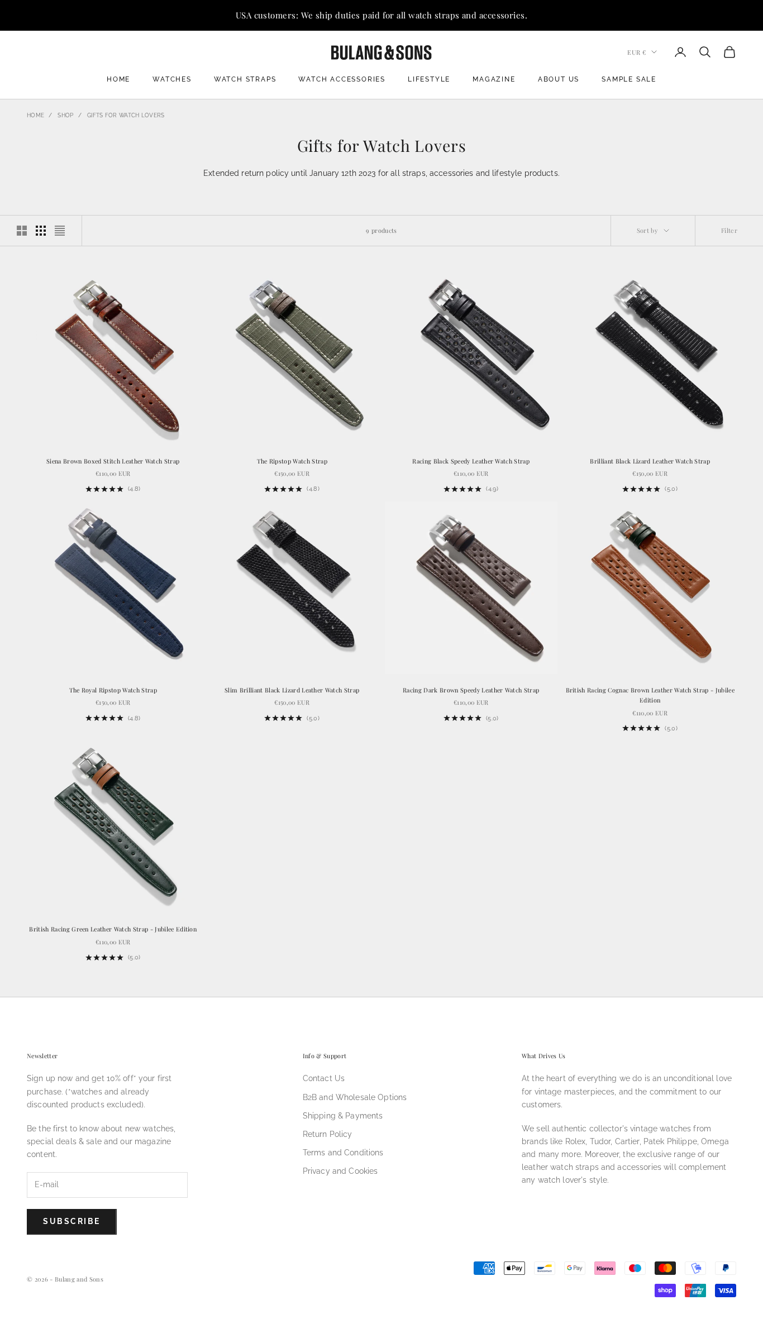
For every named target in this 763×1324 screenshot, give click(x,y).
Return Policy (327, 1134)
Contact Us (324, 1078)
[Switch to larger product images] (22, 231)
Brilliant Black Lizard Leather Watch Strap (650, 461)
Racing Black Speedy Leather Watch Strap (471, 461)
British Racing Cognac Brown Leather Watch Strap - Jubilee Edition (650, 695)
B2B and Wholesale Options (355, 1097)
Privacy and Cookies (340, 1171)
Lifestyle (429, 79)
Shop (65, 115)
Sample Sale (629, 79)
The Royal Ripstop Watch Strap (113, 690)
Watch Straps (245, 79)
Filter (729, 230)
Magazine (494, 79)
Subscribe (72, 1221)
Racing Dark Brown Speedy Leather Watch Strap (471, 690)
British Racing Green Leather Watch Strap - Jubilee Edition (113, 929)
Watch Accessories (341, 79)
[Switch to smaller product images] (41, 231)
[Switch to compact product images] (60, 231)
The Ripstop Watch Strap (292, 461)
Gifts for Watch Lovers (126, 115)
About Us (558, 79)
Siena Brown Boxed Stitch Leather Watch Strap (112, 461)
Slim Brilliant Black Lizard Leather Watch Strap (292, 690)
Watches (172, 79)
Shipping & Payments (343, 1115)
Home (118, 79)
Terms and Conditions (343, 1152)
